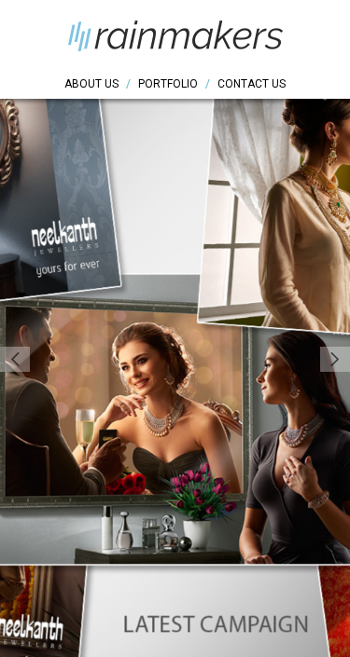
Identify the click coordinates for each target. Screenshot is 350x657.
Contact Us (251, 83)
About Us (91, 83)
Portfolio (168, 83)
